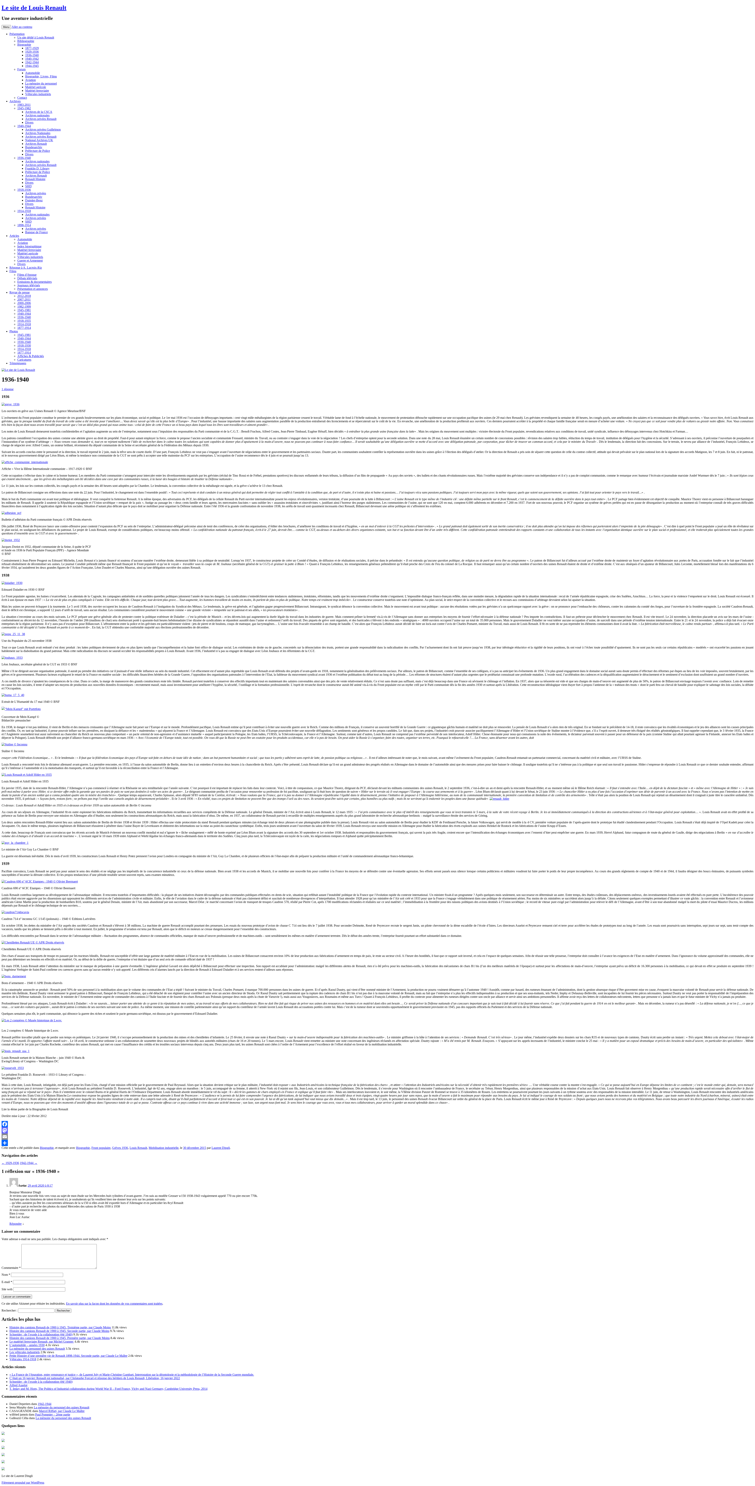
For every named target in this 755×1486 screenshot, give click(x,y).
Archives (15, 101)
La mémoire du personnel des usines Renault (37, 1348)
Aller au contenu (22, 27)
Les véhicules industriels (24, 1352)
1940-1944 (24, 126)
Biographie (24, 44)
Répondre (15, 1223)
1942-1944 (32, 62)
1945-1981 (24, 310)
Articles (14, 235)
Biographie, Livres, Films (41, 76)
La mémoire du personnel (41, 83)
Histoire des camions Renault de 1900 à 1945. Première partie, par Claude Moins (59, 1338)
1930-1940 (24, 342)
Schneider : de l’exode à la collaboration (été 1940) (41, 1334)
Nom (6, 1274)
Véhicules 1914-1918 (22, 1359)
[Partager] (377, 1143)
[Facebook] (377, 1124)
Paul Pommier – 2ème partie (52, 1414)
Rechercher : (9, 1310)
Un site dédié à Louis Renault (35, 37)
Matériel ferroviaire (37, 90)
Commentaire (11, 1267)
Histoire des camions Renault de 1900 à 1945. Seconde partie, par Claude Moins (59, 1331)
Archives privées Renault (40, 119)
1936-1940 (32, 55)
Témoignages (17, 363)
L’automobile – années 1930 (27, 1345)
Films (12, 271)
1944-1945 (32, 65)
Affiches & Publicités (30, 356)
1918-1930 (24, 345)
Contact (22, 97)
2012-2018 (24, 296)
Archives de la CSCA (38, 111)
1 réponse (8, 389)
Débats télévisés (27, 278)
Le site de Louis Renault (34, 7)
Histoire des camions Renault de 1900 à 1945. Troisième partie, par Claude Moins (60, 1327)
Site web (7, 1289)
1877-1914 (24, 327)
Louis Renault (138, 1147)
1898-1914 (24, 225)
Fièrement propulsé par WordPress (23, 1482)
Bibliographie (25, 41)
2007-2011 (24, 299)
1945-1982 (24, 108)
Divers (29, 122)
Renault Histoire (35, 179)
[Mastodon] (377, 1130)
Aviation (30, 80)
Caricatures (24, 359)
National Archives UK (39, 140)
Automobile (32, 73)
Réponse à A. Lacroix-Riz (25, 267)
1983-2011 (24, 104)
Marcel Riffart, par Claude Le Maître (62, 1411)
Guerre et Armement (30, 260)
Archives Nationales (37, 133)
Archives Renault (36, 143)
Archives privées (35, 193)
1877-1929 (32, 48)
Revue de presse (19, 292)
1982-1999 (24, 306)
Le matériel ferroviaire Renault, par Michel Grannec (41, 1341)
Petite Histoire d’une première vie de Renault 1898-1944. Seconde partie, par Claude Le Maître (68, 1355)
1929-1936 (32, 51)
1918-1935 (24, 320)
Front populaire (100, 1147)
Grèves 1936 (120, 1147)
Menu (6, 27)
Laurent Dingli (221, 1147)
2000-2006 (24, 303)
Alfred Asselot (18, 1385)
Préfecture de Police (37, 150)
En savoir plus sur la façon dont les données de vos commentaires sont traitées (114, 1303)
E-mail (7, 1282)
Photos (13, 331)
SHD (28, 186)
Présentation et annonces (32, 289)
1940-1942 (32, 58)
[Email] (377, 1137)
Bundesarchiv (33, 147)
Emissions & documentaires (34, 281)
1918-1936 (24, 189)
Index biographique (29, 246)
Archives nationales (37, 115)
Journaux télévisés (28, 285)
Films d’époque (27, 274)
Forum (21, 69)
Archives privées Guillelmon (43, 129)
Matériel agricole (35, 87)
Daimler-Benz (34, 200)
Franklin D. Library (37, 168)
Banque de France (36, 232)
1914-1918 (24, 211)
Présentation (17, 34)
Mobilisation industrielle (164, 1147)
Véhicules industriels (38, 94)
